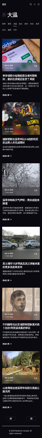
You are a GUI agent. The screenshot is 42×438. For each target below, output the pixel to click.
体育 (37, 24)
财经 (26, 24)
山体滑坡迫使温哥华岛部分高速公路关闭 (21, 389)
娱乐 (20, 24)
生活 (4, 30)
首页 (4, 4)
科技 (32, 24)
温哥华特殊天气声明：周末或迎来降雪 (21, 201)
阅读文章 (6, 95)
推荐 (4, 24)
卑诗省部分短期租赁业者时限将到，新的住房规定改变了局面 (20, 77)
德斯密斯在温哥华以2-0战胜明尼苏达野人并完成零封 (20, 140)
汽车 (15, 30)
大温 (15, 24)
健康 (9, 30)
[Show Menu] (38, 4)
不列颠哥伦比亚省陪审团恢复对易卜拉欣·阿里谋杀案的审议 (21, 326)
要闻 (9, 24)
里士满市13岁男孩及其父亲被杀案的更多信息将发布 (21, 265)
